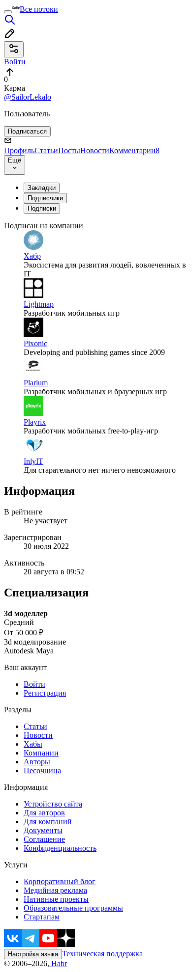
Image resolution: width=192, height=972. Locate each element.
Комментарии (134, 150)
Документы (43, 830)
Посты (69, 150)
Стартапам (42, 917)
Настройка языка (33, 954)
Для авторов (44, 813)
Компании (41, 753)
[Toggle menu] (8, 11)
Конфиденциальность (60, 848)
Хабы (33, 744)
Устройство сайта (53, 804)
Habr (58, 963)
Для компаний (48, 821)
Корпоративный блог (60, 881)
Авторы (37, 761)
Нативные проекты (56, 899)
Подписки (42, 208)
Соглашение (44, 839)
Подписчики (45, 198)
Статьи (46, 150)
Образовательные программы (73, 908)
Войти (34, 684)
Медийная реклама (55, 890)
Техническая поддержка (102, 953)
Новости (94, 150)
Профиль (19, 150)
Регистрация (45, 693)
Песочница (42, 770)
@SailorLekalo (27, 97)
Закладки (42, 187)
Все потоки (39, 9)
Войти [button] (15, 61)
